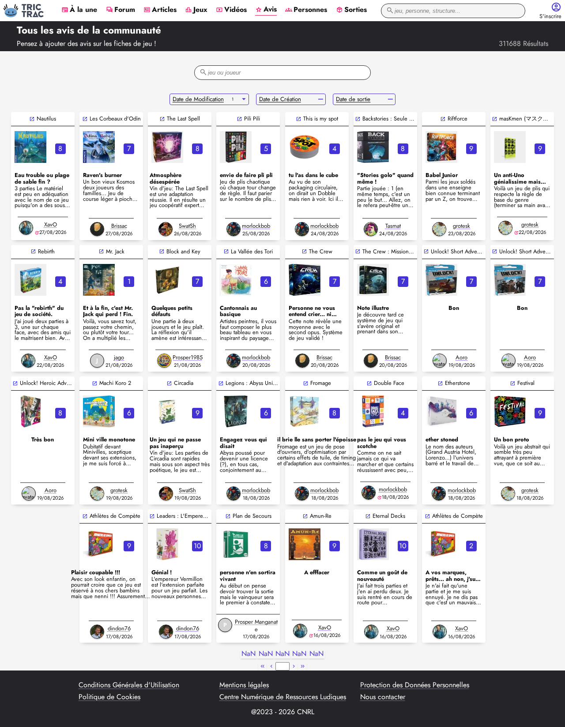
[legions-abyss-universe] (236, 411)
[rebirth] (30, 280)
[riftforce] (441, 147)
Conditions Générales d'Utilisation (129, 685)
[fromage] (304, 411)
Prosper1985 (188, 357)
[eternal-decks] (373, 544)
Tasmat (393, 226)
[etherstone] (441, 411)
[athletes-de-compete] (99, 544)
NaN (248, 654)
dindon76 (119, 628)
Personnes (306, 10)
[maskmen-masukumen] (510, 147)
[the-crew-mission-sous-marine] (373, 280)
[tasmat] (371, 229)
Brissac (119, 226)
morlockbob (256, 226)
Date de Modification (198, 99)
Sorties (351, 10)
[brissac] (97, 229)
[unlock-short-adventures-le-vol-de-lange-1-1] (441, 280)
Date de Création (280, 99)
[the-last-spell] (167, 147)
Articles (160, 10)
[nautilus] (30, 147)
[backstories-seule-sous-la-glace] (373, 147)
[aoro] (440, 361)
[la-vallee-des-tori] (236, 280)
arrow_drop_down (244, 99)
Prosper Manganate (256, 625)
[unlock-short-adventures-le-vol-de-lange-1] (510, 280)
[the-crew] (304, 280)
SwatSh (187, 226)
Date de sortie (353, 99)
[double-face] (373, 411)
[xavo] (26, 228)
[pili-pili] (236, 147)
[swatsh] (165, 229)
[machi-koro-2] (99, 411)
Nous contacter (382, 697)
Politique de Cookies (109, 697)
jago (119, 357)
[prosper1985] (164, 361)
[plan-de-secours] (236, 544)
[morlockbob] (233, 229)
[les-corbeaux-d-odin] (99, 147)
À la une (79, 10)
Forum (120, 10)
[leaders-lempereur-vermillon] (167, 544)
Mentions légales (244, 685)
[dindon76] (97, 632)
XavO (50, 224)
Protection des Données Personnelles (414, 685)
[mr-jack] (99, 280)
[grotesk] (439, 229)
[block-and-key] (167, 280)
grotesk (461, 226)
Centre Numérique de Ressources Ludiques (282, 697)
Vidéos (231, 10)
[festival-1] (510, 411)
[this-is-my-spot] (304, 147)
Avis (266, 9)
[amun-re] (304, 544)
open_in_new (32, 119)
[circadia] (167, 411)
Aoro (461, 357)
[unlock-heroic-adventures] (30, 411)
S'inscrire (550, 16)
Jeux (196, 10)
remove (320, 99)
